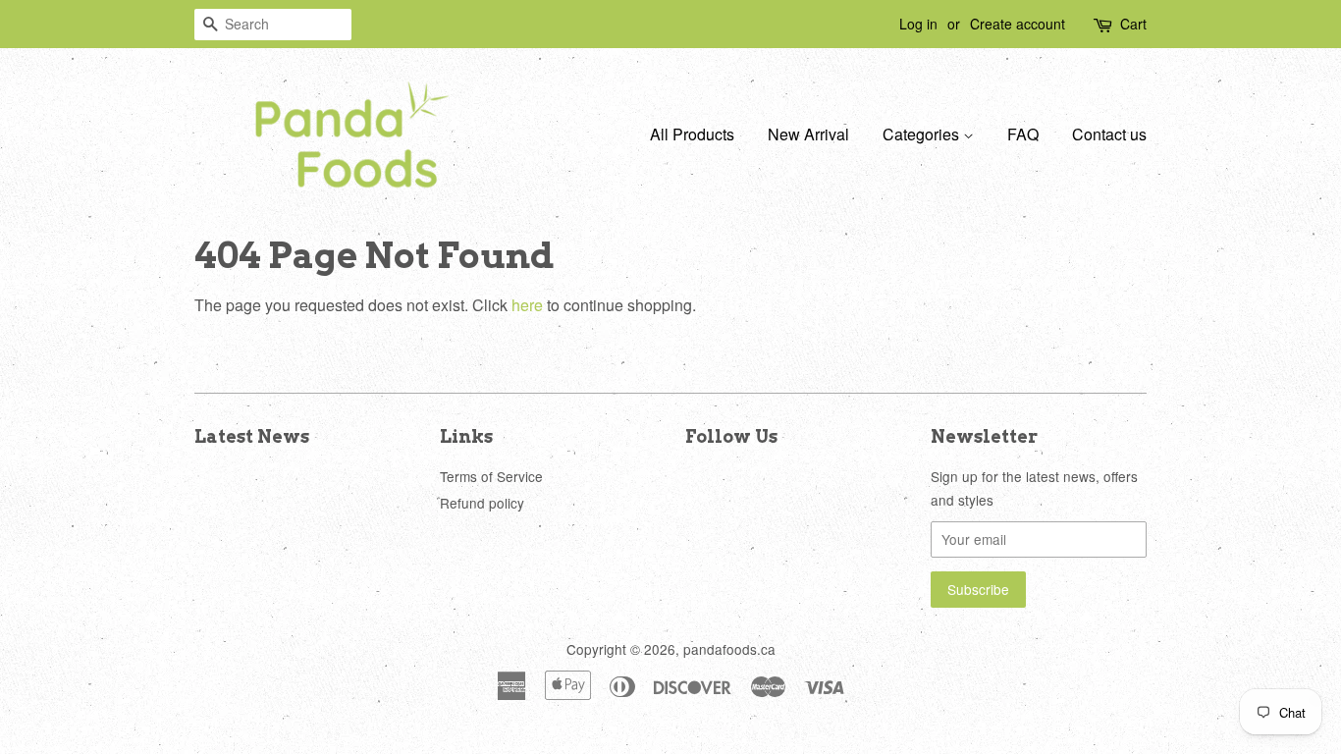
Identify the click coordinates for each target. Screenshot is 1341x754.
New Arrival (808, 134)
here (527, 305)
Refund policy (482, 502)
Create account (1017, 23)
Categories (923, 134)
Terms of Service (491, 476)
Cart (1133, 23)
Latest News (251, 436)
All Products (692, 134)
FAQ (1023, 134)
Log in (918, 23)
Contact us (1109, 134)
